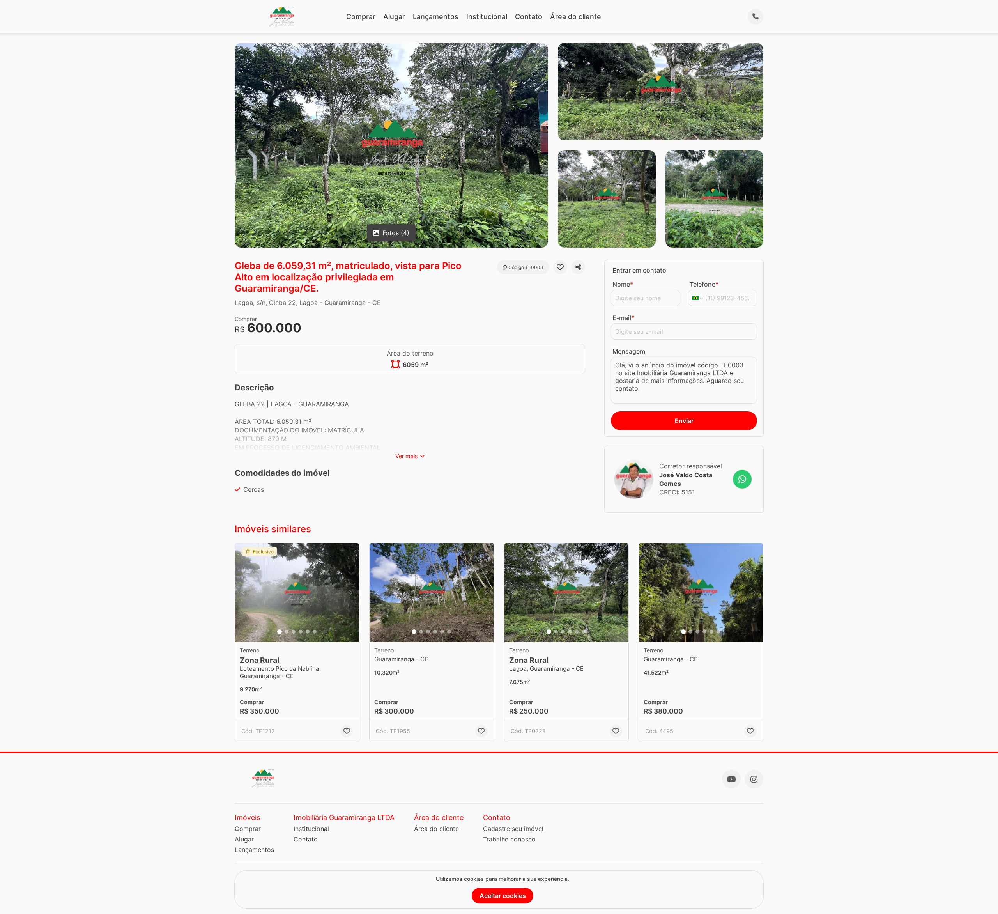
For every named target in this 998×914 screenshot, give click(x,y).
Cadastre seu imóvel (513, 829)
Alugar (394, 16)
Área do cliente (575, 16)
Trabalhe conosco (509, 839)
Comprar (360, 16)
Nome (622, 284)
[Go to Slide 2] (286, 632)
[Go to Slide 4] (301, 632)
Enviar (684, 421)
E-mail (623, 318)
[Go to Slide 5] (308, 632)
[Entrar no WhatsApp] (742, 479)
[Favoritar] (560, 267)
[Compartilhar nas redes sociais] (578, 267)
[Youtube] (731, 779)
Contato (528, 16)
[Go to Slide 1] (279, 631)
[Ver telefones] (755, 17)
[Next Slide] (351, 593)
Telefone (704, 284)
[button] (297, 593)
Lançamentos (435, 16)
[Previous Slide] (243, 593)
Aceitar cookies (503, 896)
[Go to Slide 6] (315, 632)
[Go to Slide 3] (294, 632)
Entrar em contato (639, 270)
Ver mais (406, 456)
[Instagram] (754, 779)
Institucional (486, 16)
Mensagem (628, 351)
